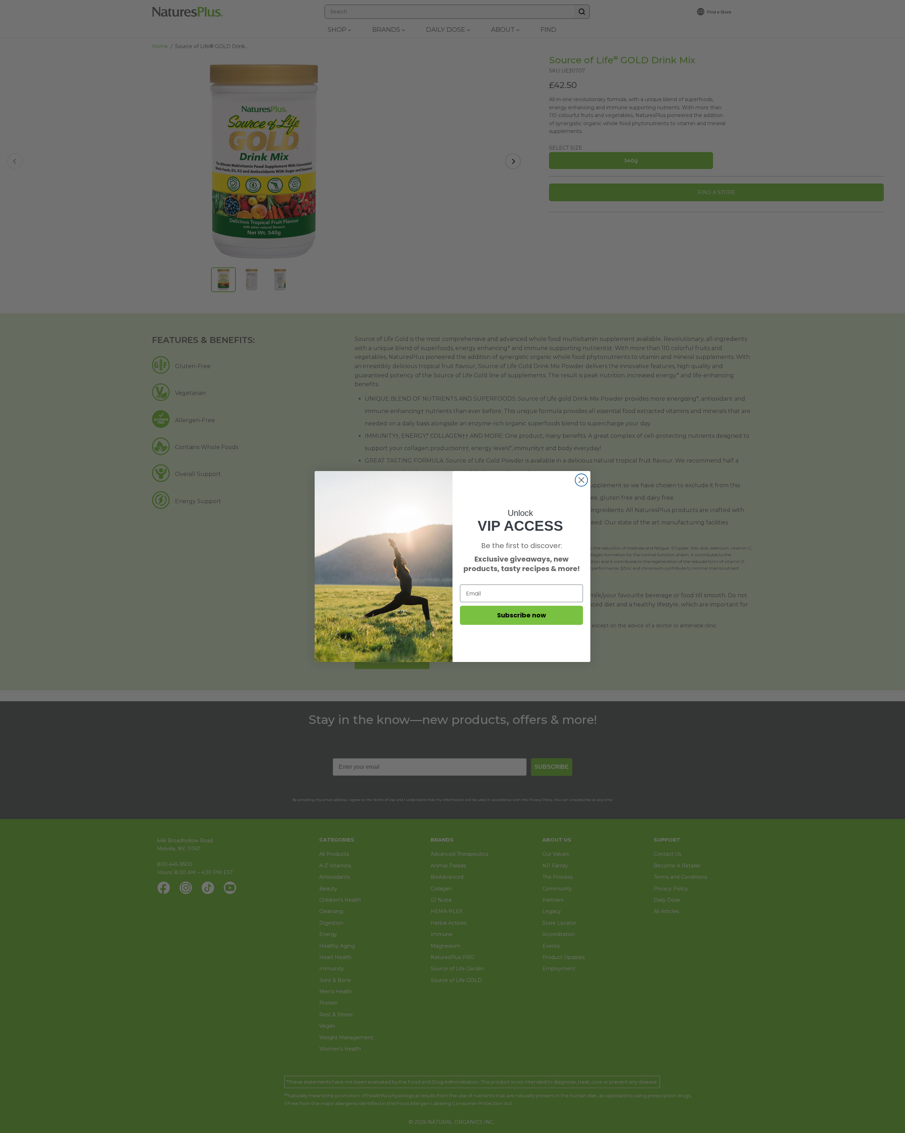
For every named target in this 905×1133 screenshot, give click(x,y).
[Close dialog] (581, 480)
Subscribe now (521, 615)
